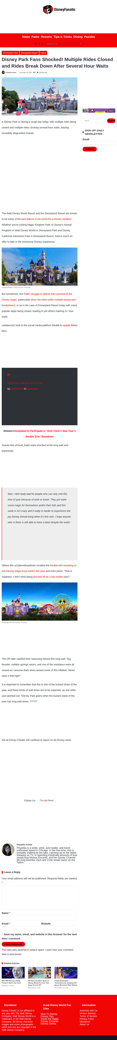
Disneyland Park (10, 53)
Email (6, 923)
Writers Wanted (88, 1013)
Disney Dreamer (50, 1021)
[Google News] (46, 800)
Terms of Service (88, 1016)
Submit (89, 149)
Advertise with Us (88, 1010)
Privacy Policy (87, 1019)
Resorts (46, 37)
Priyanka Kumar (11, 72)
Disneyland (32, 388)
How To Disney (49, 1014)
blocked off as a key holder (48, 576)
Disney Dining (48, 1023)
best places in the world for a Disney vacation (46, 219)
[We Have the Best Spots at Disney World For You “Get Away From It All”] (39, 972)
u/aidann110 (16, 388)
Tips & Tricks (62, 37)
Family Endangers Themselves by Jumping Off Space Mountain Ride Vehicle (66, 983)
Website (46, 923)
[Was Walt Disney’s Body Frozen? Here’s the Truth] (13, 972)
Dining (78, 37)
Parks (35, 37)
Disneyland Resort (29, 53)
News (26, 37)
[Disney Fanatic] (58, 10)
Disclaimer (85, 1021)
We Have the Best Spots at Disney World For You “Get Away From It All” (38, 983)
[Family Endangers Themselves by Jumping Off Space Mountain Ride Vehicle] (66, 972)
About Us (84, 1024)
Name (6, 913)
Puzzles (89, 37)
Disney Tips (47, 1016)
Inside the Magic (50, 1018)
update (66, 325)
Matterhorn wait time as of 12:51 (25, 383)
